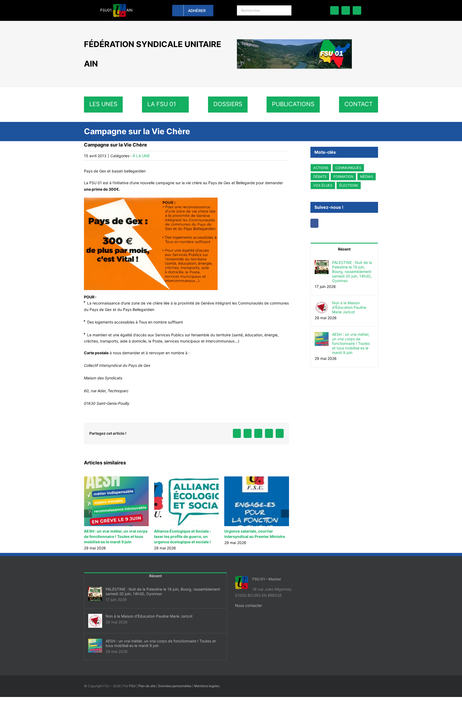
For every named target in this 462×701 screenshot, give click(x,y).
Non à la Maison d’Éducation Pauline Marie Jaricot (349, 307)
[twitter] (345, 10)
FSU (132, 686)
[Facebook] (314, 223)
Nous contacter (248, 605)
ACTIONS (320, 168)
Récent (344, 249)
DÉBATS (319, 177)
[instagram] (357, 10)
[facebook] (334, 10)
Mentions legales (207, 686)
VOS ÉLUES (322, 185)
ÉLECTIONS (348, 185)
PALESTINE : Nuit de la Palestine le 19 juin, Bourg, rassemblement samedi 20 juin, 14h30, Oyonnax (274, 536)
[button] (88, 514)
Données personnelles (174, 686)
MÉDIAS (366, 177)
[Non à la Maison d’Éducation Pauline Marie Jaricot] (322, 303)
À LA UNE (141, 155)
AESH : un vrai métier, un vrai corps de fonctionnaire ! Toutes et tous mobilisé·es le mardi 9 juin (351, 343)
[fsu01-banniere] (294, 41)
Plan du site (147, 686)
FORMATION (343, 177)
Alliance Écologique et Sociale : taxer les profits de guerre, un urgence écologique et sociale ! (131, 536)
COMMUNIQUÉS (348, 168)
